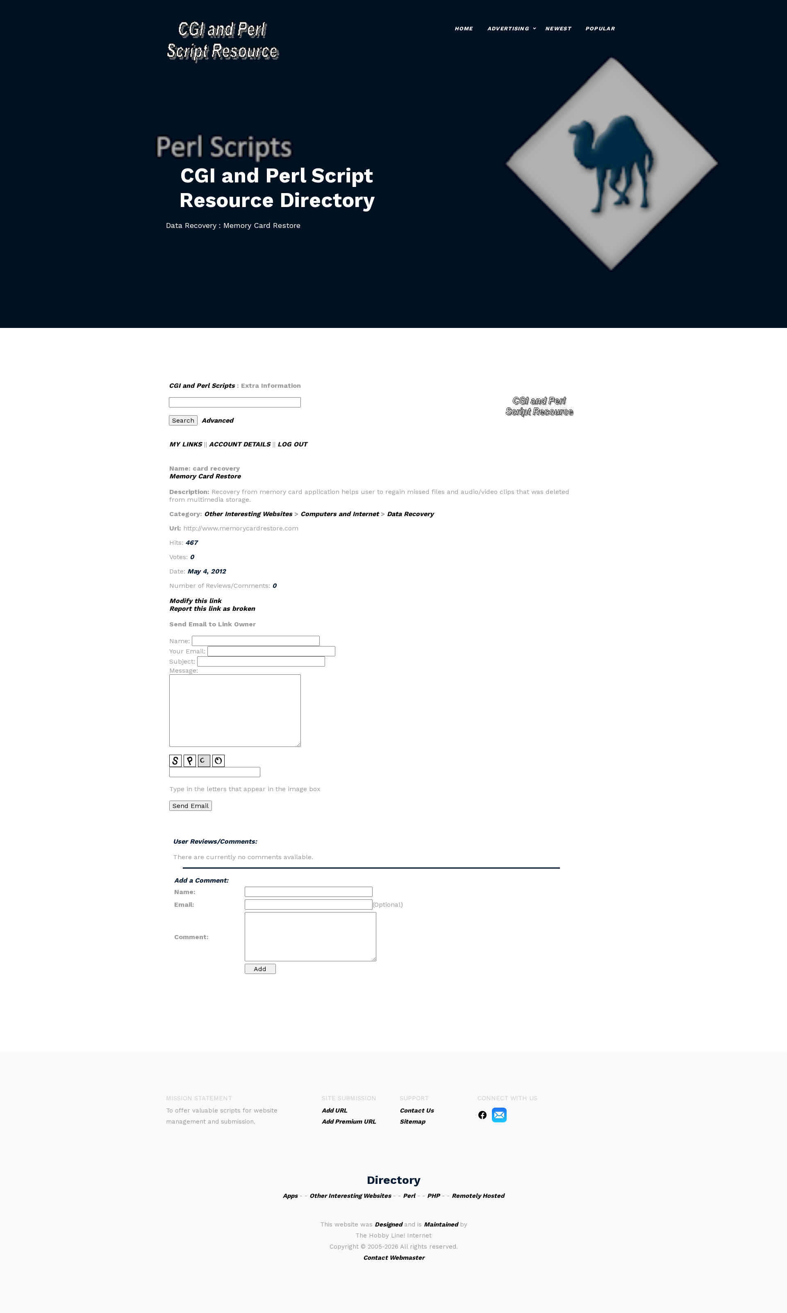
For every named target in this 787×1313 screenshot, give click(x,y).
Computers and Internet (339, 514)
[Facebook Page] (482, 1114)
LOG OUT (292, 444)
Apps (290, 1195)
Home (464, 28)
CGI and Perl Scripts (202, 385)
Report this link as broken (212, 608)
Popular (600, 28)
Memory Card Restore (205, 476)
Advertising (508, 28)
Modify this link (195, 601)
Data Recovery (410, 514)
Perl (409, 1195)
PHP (433, 1195)
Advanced (217, 420)
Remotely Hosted (478, 1195)
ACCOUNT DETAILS (239, 444)
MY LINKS (185, 444)
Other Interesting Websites (248, 514)
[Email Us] (499, 1114)
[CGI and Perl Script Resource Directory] (222, 41)
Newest (558, 28)
